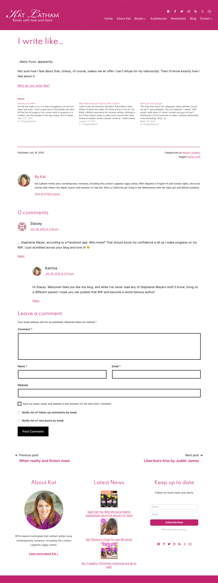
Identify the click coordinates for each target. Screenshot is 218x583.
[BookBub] (168, 11)
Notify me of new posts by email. (43, 420)
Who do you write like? (34, 85)
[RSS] (195, 11)
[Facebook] (175, 11)
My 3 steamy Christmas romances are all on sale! (109, 565)
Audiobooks (158, 18)
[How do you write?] (48, 112)
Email (116, 366)
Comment (25, 329)
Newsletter (178, 18)
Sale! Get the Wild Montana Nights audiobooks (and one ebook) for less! (109, 513)
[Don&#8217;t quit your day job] (170, 114)
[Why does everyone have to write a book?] (109, 114)
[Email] (190, 543)
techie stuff (194, 156)
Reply (21, 256)
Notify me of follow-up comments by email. (49, 412)
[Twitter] (181, 11)
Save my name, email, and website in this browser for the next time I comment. (67, 403)
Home (108, 18)
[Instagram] (188, 11)
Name (22, 366)
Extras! (205, 18)
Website (23, 385)
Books (139, 18)
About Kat (124, 18)
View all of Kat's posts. (47, 193)
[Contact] (209, 11)
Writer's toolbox (191, 152)
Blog (193, 18)
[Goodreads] (202, 11)
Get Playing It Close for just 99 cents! (109, 539)
